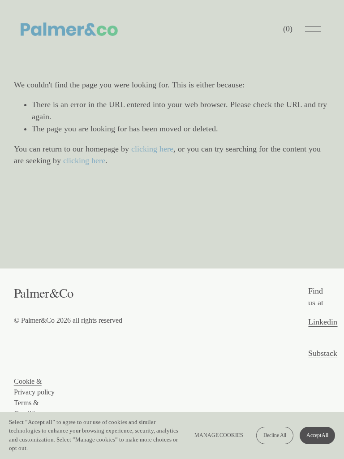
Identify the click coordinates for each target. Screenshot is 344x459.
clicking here (152, 148)
